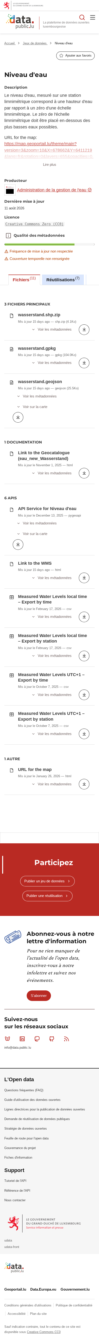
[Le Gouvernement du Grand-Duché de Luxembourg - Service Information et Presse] (44, 1223)
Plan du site (38, 1314)
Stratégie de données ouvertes (25, 1128)
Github (52, 1039)
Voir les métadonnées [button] (55, 329)
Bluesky (7, 1039)
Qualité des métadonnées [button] (8, 235)
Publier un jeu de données (44, 881)
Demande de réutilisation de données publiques (37, 1119)
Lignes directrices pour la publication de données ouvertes (44, 1109)
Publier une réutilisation (44, 896)
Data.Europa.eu (43, 1289)
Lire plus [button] (49, 164)
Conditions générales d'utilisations (28, 1305)
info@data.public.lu (17, 1047)
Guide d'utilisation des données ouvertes (32, 1100)
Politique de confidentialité (74, 1305)
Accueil (10, 43)
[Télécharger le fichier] (84, 329)
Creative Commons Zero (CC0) (34, 224)
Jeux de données (35, 43)
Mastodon (37, 1039)
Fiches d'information (18, 1157)
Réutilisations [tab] (62, 279)
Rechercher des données (82, 17)
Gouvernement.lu (75, 1289)
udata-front (11, 1247)
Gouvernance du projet (20, 1148)
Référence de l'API (17, 1190)
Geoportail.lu (15, 1289)
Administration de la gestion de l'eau (52, 190)
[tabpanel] (49, 558)
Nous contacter (14, 1200)
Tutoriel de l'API (15, 1181)
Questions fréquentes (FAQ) (23, 1090)
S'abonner (39, 996)
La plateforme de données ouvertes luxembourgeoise (66, 24)
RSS (66, 1039)
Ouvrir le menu (92, 17)
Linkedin (22, 1039)
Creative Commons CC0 (44, 1332)
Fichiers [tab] (24, 279)
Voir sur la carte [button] (35, 407)
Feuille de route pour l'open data (26, 1138)
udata (8, 1240)
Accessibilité (17, 1314)
